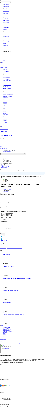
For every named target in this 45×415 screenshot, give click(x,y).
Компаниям (5, 332)
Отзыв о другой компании (7, 401)
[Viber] (4, 385)
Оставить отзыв (3, 148)
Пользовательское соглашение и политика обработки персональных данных (15, 343)
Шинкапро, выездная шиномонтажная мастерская (13, 314)
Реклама (4, 334)
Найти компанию (6, 328)
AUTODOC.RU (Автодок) (8, 266)
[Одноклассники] (3, 385)
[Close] (0, 384)
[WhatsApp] (6, 385)
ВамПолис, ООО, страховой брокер (10, 290)
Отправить (3, 233)
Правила (4, 336)
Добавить (2, 379)
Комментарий (3, 232)
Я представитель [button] (3, 167)
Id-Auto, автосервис (7, 302)
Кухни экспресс (6, 135)
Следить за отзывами (5, 166)
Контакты (5, 335)
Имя (1, 222)
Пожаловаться (5, 191)
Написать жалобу (6, 327)
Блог (4, 333)
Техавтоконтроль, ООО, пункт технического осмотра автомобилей (17, 278)
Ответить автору (6, 190)
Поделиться (2, 165)
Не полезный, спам (6, 403)
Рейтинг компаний (6, 330)
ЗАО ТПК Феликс (6, 254)
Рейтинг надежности (11, 248)
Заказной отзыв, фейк (6, 400)
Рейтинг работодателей (7, 331)
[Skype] (7, 385)
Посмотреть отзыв (4, 412)
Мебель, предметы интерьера (7, 151)
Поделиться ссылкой (7, 189)
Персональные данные (6, 399)
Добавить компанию (7, 329)
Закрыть (6, 379)
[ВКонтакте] (1, 385)
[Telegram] (9, 385)
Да (1, 364)
